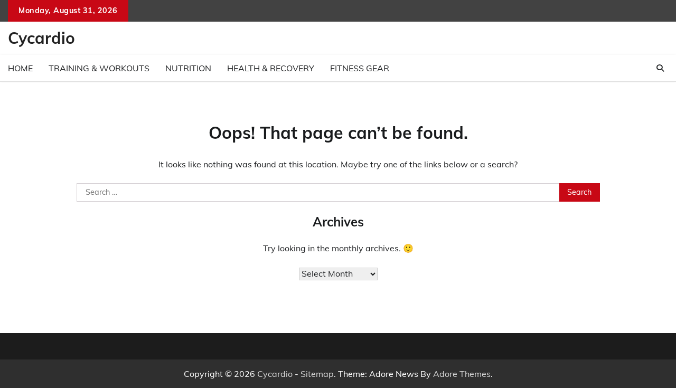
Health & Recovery (270, 68)
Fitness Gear (359, 68)
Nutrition (188, 68)
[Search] (660, 68)
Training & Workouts (99, 68)
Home (20, 68)
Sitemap (317, 373)
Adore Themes (462, 373)
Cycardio (41, 38)
